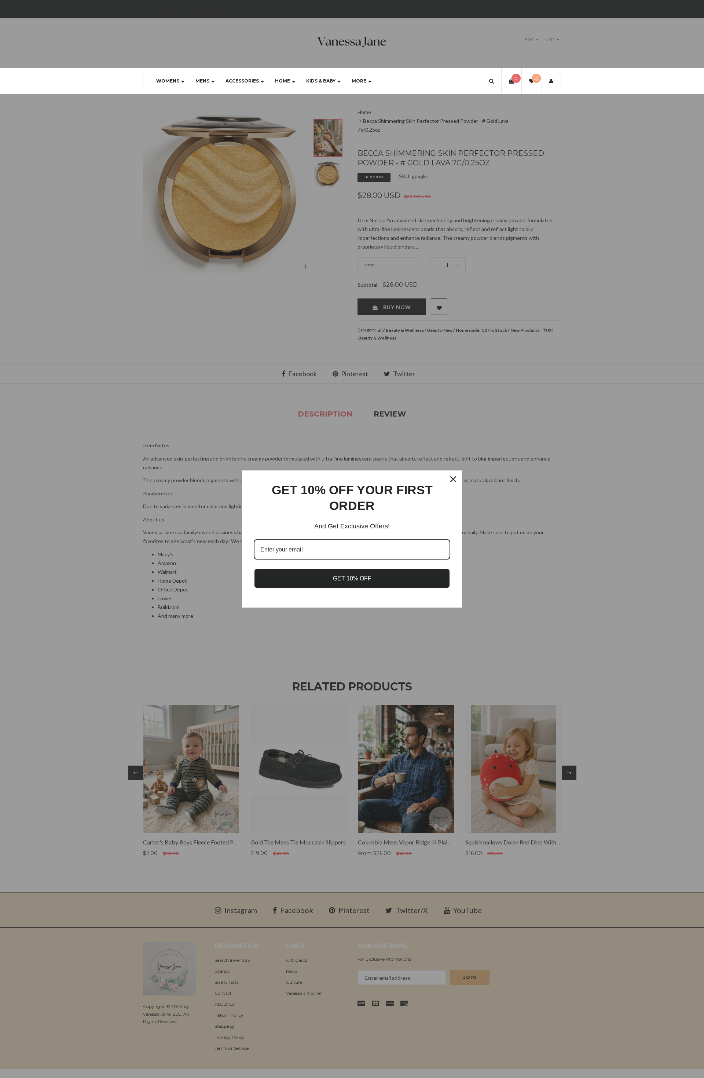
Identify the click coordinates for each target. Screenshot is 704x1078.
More (359, 81)
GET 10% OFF (352, 578)
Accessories (242, 81)
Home (282, 81)
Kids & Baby (321, 81)
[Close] (453, 479)
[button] (491, 81)
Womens (167, 81)
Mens (202, 81)
